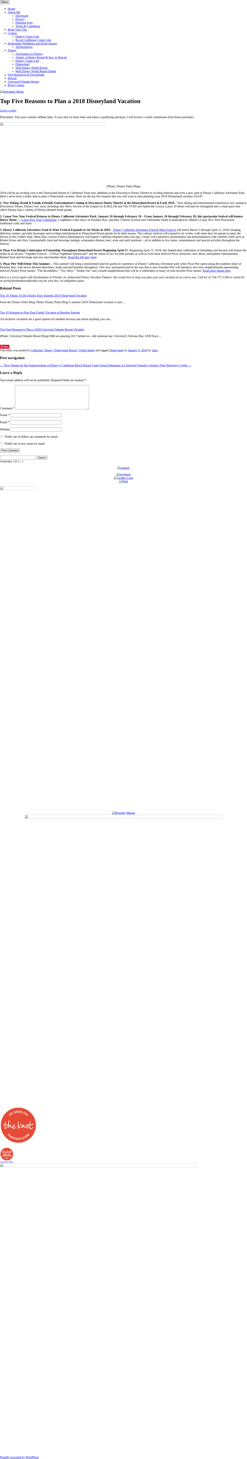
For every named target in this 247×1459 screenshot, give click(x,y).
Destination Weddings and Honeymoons (32, 43)
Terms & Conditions (27, 26)
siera (155, 350)
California (36, 350)
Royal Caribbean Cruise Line (33, 40)
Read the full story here (82, 257)
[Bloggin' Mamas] (123, 812)
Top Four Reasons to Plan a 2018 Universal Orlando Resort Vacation (42, 329)
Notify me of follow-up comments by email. (31, 436)
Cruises (12, 33)
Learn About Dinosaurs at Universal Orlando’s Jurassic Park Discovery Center (141, 365)
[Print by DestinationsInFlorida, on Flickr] (123, 481)
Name (5, 415)
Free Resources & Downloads (26, 74)
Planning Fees (24, 22)
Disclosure (21, 15)
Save (6, 346)
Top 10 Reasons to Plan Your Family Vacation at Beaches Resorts (40, 312)
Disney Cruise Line (27, 36)
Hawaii (12, 78)
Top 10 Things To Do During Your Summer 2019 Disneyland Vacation (43, 295)
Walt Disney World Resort (31, 67)
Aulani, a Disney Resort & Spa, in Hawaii (41, 57)
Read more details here (216, 270)
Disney (12, 50)
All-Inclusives (23, 47)
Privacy (20, 19)
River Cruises (16, 85)
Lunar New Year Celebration (39, 219)
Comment (7, 408)
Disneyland (22, 64)
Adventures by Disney (29, 54)
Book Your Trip (17, 29)
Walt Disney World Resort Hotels (35, 71)
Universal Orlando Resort (23, 81)
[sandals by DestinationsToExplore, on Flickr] (123, 468)
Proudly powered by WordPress (19, 1457)
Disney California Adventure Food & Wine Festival (144, 229)
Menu (5, 2)
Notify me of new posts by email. (25, 443)
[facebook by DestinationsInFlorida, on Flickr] (123, 474)
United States (86, 350)
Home (11, 8)
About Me (14, 12)
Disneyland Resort (65, 350)
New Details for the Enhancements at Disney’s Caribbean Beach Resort (45, 365)
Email (4, 422)
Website (5, 429)
